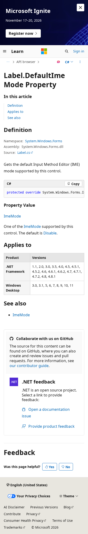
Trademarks (13, 527)
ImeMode (12, 216)
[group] (44, 192)
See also (14, 117)
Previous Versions (44, 507)
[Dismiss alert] (80, 7)
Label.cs (23, 152)
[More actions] (80, 62)
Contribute (12, 514)
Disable (50, 233)
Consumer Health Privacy (23, 520)
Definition (15, 105)
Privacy (31, 514)
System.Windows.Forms (43, 141)
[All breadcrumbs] (8, 62)
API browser (25, 61)
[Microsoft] (44, 51)
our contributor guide (29, 365)
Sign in (78, 51)
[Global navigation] (4, 51)
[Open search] (66, 51)
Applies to (15, 111)
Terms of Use (62, 520)
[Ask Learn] (58, 62)
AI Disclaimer (14, 507)
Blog (67, 507)
